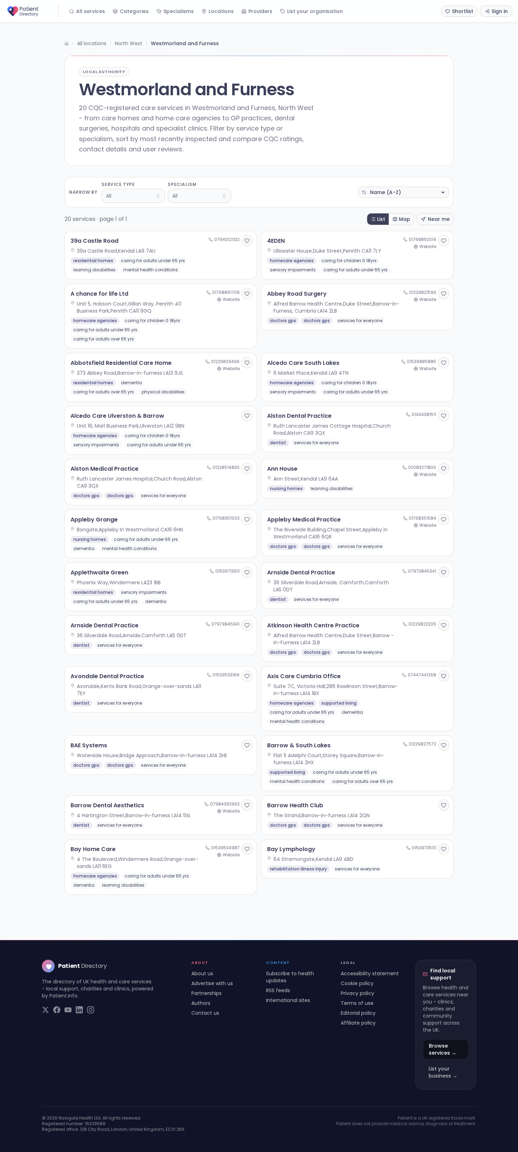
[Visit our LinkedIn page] (79, 1009)
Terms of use (357, 1003)
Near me (439, 219)
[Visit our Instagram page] (90, 1009)
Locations (221, 11)
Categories (134, 11)
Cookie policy (357, 983)
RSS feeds (278, 990)
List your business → (442, 1072)
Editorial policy (358, 1013)
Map (404, 219)
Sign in (500, 11)
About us (202, 973)
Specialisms (179, 11)
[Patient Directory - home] (32, 11)
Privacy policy (357, 993)
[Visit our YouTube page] (68, 1009)
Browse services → (442, 1049)
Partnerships (206, 993)
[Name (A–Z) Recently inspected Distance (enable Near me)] (403, 192)
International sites (288, 1000)
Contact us (205, 1013)
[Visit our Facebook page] (56, 1009)
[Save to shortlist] (247, 240)
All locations (91, 43)
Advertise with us (212, 983)
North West (128, 43)
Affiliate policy (358, 1022)
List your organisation (315, 11)
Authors (200, 1003)
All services (90, 11)
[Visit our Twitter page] (45, 1009)
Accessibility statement (370, 973)
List (381, 219)
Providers (260, 11)
